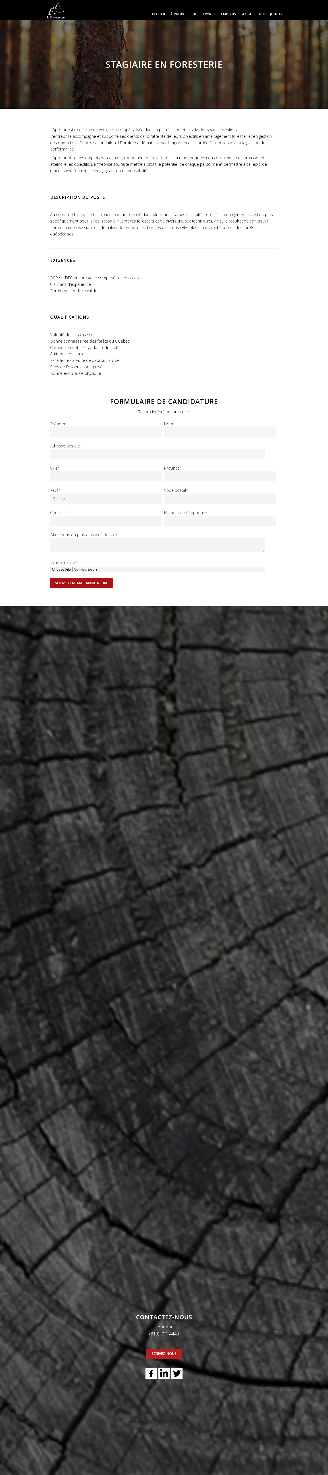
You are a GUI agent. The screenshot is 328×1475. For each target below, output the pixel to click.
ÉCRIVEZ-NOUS (164, 1353)
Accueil (159, 14)
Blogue (248, 14)
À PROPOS (179, 14)
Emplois (228, 14)
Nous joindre (271, 14)
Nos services (204, 14)
